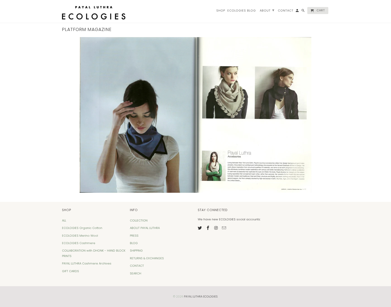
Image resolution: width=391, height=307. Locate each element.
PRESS (134, 235)
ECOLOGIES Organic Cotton (82, 228)
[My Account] (297, 11)
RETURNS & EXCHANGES (147, 258)
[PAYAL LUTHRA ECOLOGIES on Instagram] (216, 228)
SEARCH (135, 273)
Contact (285, 11)
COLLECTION (139, 220)
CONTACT (137, 266)
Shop (220, 11)
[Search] (303, 11)
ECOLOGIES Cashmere (78, 243)
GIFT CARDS (70, 271)
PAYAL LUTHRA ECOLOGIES (201, 296)
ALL (64, 220)
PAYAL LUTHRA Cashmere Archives (86, 263)
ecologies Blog (241, 11)
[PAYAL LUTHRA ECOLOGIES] (93, 11)
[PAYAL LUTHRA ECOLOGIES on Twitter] (200, 228)
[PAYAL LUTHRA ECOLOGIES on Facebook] (208, 228)
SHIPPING (136, 250)
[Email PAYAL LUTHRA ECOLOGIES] (224, 228)
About (267, 10)
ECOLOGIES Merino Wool (80, 235)
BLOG (134, 243)
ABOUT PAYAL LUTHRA (145, 228)
